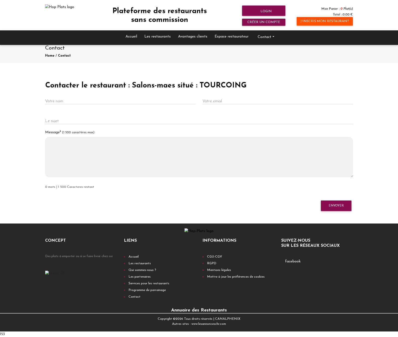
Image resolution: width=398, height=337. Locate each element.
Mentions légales (219, 270)
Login (266, 11)
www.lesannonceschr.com (208, 324)
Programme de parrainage (147, 290)
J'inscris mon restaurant (324, 21)
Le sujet (52, 121)
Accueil (131, 36)
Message (69, 132)
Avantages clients (192, 36)
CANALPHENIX (227, 319)
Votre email (212, 101)
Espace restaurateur (232, 36)
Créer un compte (263, 22)
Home (49, 56)
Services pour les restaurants (149, 283)
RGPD (211, 263)
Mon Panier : (337, 9)
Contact (64, 56)
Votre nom (54, 101)
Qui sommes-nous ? (142, 270)
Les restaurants (157, 36)
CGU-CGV (214, 257)
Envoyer (336, 205)
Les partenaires (140, 277)
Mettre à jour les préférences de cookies (236, 277)
